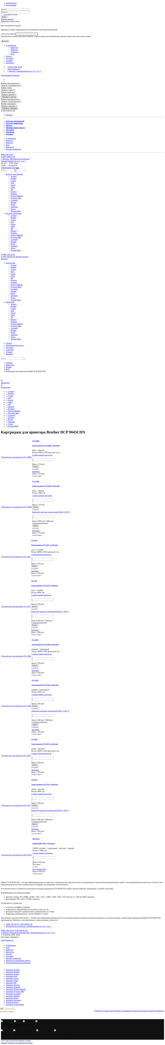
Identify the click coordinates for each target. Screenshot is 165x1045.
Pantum (13, 202)
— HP (8, 404)
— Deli (8, 398)
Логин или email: (8, 34)
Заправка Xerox (12, 1002)
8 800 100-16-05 (12, 924)
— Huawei (10, 407)
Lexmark (14, 200)
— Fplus (9, 402)
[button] (14, 174)
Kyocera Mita (16, 198)
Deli (12, 183)
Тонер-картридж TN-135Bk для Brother (46, 486)
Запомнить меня (10, 15)
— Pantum (10, 418)
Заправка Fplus (12, 981)
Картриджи (5, 387)
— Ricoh (9, 420)
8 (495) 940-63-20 (8, 257)
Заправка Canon (12, 974)
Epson (13, 185)
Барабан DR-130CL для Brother (43, 843)
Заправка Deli (11, 976)
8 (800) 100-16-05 (8, 254)
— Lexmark (10, 415)
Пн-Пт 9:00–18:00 (14, 67)
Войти (4, 17)
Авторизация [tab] (11, 3)
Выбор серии (6, 88)
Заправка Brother (13, 972)
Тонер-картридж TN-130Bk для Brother (46, 445)
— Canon (9, 396)
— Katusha (10, 409)
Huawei (14, 192)
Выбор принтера (8, 92)
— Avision (10, 391)
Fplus (13, 187)
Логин (3, 9)
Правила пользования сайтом (18, 961)
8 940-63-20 (8, 157)
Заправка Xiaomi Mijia (15, 1005)
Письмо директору (13, 149)
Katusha (14, 194)
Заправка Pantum (13, 996)
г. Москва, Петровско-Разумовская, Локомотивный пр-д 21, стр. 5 (15, 160)
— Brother (10, 394)
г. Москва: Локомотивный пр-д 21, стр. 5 (24, 71)
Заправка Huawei (13, 985)
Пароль (4, 12)
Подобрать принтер (9, 97)
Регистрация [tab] (11, 5)
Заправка (36, 472)
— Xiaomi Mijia (12, 426)
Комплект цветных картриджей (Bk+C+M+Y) (51, 512)
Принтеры (5, 383)
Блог (12, 54)
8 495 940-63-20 (26, 924)
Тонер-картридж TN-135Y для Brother (44, 784)
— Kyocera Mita (12, 413)
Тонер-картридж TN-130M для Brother (45, 644)
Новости (14, 50)
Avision (14, 176)
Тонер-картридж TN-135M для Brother (45, 685)
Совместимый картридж (42, 455)
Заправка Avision (13, 970)
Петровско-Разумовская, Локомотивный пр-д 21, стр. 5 (28, 926)
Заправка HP (11, 983)
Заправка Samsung (13, 1000)
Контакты (10, 63)
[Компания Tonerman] (10, 75)
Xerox (13, 209)
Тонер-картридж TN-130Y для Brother (44, 744)
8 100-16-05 (7, 154)
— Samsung (10, 422)
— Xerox (9, 424)
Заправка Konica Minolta (16, 989)
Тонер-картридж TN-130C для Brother (44, 545)
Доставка (9, 58)
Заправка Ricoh (12, 998)
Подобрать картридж (9, 108)
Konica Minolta (17, 196)
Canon (13, 181)
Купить (35, 467)
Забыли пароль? (7, 19)
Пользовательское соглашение (18, 963)
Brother (13, 179)
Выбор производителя (10, 83)
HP (12, 189)
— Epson (9, 400)
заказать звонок (21, 257)
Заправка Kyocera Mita (15, 991)
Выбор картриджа (8, 104)
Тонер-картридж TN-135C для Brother (44, 585)
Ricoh (13, 205)
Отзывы (9, 61)
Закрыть (4, 1043)
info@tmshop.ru (13, 69)
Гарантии (14, 52)
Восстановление (39, 869)
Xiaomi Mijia (16, 211)
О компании (11, 45)
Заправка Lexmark (13, 994)
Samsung (14, 207)
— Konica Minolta (13, 411)
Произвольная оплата (15, 345)
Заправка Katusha (13, 987)
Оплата (9, 56)
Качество (14, 48)
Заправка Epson (12, 978)
